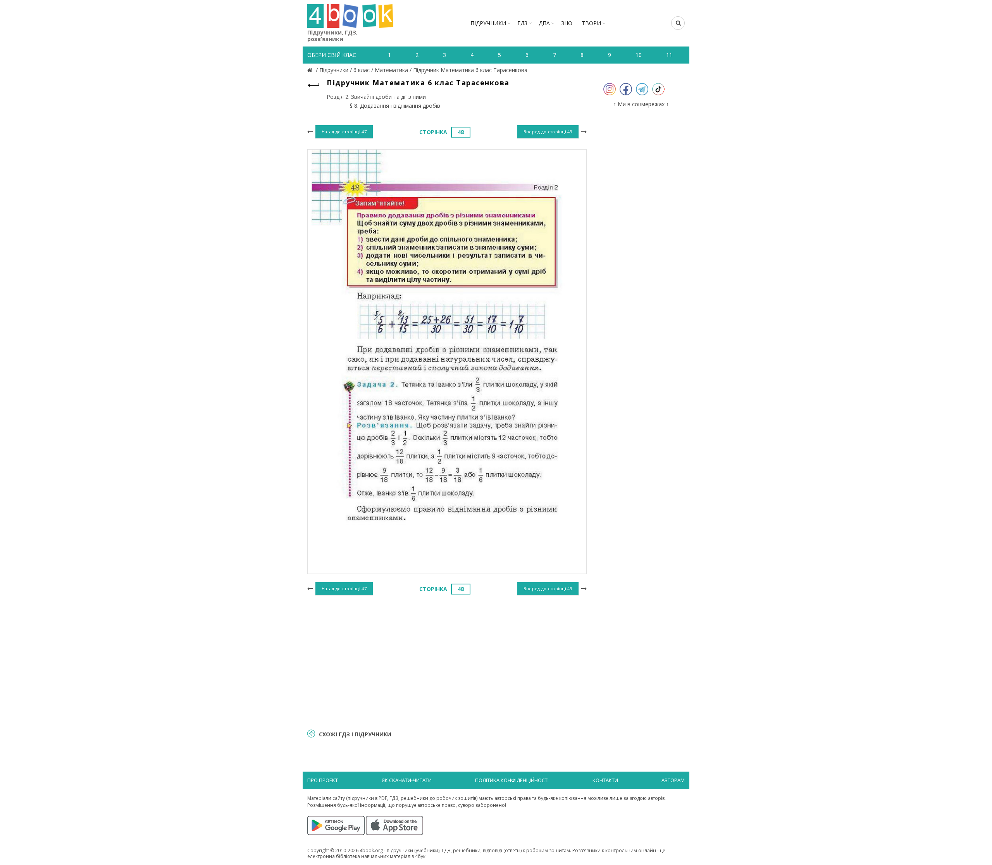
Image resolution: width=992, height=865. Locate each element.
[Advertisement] (447, 661)
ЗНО (566, 23)
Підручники (488, 23)
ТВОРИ (591, 23)
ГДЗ (522, 23)
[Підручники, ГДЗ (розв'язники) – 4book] (310, 70)
